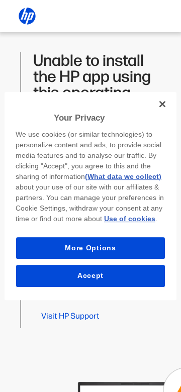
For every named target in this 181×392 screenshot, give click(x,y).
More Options (90, 248)
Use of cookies (129, 219)
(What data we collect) (123, 176)
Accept (90, 275)
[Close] (162, 104)
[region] (90, 196)
